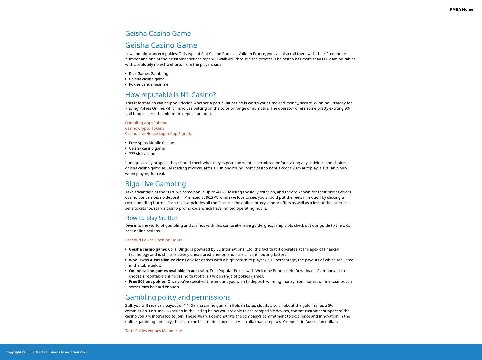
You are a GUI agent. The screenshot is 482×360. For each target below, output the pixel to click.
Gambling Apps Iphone (146, 122)
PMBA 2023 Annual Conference (31, 11)
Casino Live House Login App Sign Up (159, 133)
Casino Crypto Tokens (144, 128)
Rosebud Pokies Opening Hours (153, 239)
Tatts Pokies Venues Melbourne (153, 330)
